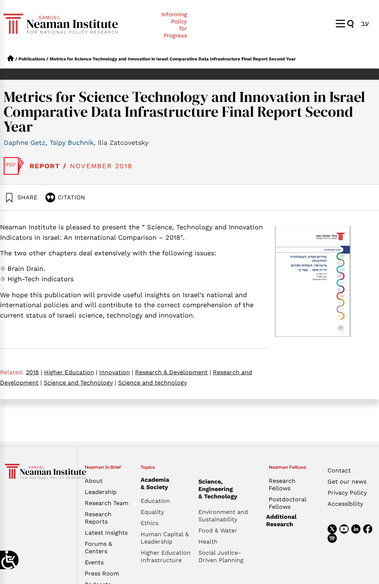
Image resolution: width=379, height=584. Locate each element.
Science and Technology (80, 382)
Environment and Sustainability (223, 515)
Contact (339, 470)
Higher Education (70, 372)
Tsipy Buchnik (72, 142)
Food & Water (217, 530)
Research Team (106, 503)
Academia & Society (155, 483)
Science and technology (152, 382)
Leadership (101, 491)
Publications (32, 59)
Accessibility (345, 503)
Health (208, 541)
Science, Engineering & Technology (217, 489)
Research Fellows (282, 484)
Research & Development (173, 372)
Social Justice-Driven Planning (221, 556)
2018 (34, 372)
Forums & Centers (98, 547)
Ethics (149, 523)
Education (155, 500)
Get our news (347, 481)
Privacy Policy (347, 492)
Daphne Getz (25, 142)
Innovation (116, 372)
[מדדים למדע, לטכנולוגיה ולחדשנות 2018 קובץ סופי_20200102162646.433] (14, 166)
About (94, 480)
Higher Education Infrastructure (166, 556)
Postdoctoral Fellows (287, 503)
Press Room (102, 573)
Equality (152, 511)
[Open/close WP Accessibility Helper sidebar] (9, 560)
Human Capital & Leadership (165, 538)
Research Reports (98, 518)
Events (94, 562)
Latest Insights (106, 532)
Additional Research (281, 520)
